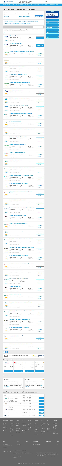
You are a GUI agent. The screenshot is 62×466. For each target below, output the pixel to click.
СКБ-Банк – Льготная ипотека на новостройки (18, 223)
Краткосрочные (24, 430)
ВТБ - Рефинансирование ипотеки (16, 90)
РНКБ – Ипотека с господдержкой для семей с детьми (19, 97)
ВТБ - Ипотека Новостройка (14, 35)
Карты (13, 4)
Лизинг (54, 431)
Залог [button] (48, 32)
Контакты (4, 442)
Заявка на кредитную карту (37, 444)
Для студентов (30, 427)
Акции (57, 444)
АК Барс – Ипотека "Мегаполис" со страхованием (18, 183)
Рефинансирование (16, 23)
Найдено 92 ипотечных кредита (24, 16)
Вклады (17, 4)
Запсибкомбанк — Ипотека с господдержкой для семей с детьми (21, 207)
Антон (7, 379)
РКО (32, 4)
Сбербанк (48, 429)
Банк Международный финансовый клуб (14, 403)
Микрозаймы (5, 420)
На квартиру (24, 21)
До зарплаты (5, 427)
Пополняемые (24, 425)
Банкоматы (18, 444)
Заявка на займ (35, 442)
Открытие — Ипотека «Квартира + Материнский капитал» (20, 113)
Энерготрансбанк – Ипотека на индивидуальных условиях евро (21, 263)
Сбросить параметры (39, 16)
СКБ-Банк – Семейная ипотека (15, 294)
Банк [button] (48, 37)
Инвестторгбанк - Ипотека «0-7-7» (16, 270)
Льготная (6, 21)
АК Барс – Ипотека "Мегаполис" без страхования (18, 255)
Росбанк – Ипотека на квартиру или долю (17, 215)
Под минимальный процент (36, 424)
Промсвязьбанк (10, 409)
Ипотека (21, 4)
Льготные (36, 429)
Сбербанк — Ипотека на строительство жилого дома (19, 82)
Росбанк (9, 412)
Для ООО (48, 424)
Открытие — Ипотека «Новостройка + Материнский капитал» (21, 175)
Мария (28, 379)
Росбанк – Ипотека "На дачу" (15, 286)
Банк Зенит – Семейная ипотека (15, 160)
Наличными (17, 425)
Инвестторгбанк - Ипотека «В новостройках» (18, 136)
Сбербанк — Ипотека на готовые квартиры (17, 144)
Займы (4, 4)
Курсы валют (52, 4)
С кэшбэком (30, 424)
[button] (38, 27)
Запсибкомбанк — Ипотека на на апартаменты (18, 278)
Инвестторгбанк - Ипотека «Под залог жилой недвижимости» (21, 343)
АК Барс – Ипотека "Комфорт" (15, 121)
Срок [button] (48, 22)
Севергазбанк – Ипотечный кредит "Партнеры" (18, 105)
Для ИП (48, 423)
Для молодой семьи (8, 23)
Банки (42, 4)
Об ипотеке (40, 53)
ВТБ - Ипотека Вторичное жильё (15, 43)
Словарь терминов (48, 441)
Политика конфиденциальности (7, 445)
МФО (27, 441)
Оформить (41, 398)
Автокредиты (27, 4)
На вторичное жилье (17, 21)
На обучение (17, 430)
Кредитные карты (11, 421)
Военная (28, 23)
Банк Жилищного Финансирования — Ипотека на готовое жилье (21, 167)
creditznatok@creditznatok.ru (23, 450)
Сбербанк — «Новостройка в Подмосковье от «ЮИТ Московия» (21, 51)
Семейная (10, 21)
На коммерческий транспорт (37, 434)
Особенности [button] (49, 27)
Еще (57, 4)
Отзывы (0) (6, 40)
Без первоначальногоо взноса (33, 21)
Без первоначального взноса (37, 427)
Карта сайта (5, 447)
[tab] (52, 20)
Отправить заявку (40, 37)
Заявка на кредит (35, 441)
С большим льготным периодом (11, 426)
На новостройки (23, 23)
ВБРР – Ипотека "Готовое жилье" (15, 59)
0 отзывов (11, 364)
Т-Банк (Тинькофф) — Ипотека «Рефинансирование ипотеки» (21, 247)
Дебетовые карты (30, 421)
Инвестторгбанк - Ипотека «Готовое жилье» (18, 74)
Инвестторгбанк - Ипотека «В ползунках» (17, 199)
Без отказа (4, 423)
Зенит (9, 397)
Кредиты (8, 4)
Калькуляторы (36, 4)
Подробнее (52, 456)
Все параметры (6, 16)
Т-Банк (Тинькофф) (11, 400)
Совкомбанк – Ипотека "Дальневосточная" (17, 66)
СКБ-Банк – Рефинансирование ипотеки (17, 152)
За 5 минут (4, 430)
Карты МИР (29, 423)
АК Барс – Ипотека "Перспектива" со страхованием (19, 327)
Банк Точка (48, 428)
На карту (4, 424)
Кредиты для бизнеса (55, 421)
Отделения (18, 442)
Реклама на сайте (5, 444)
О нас (4, 441)
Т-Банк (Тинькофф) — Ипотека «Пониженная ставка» (19, 319)
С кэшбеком (11, 435)
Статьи (57, 442)
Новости (57, 441)
